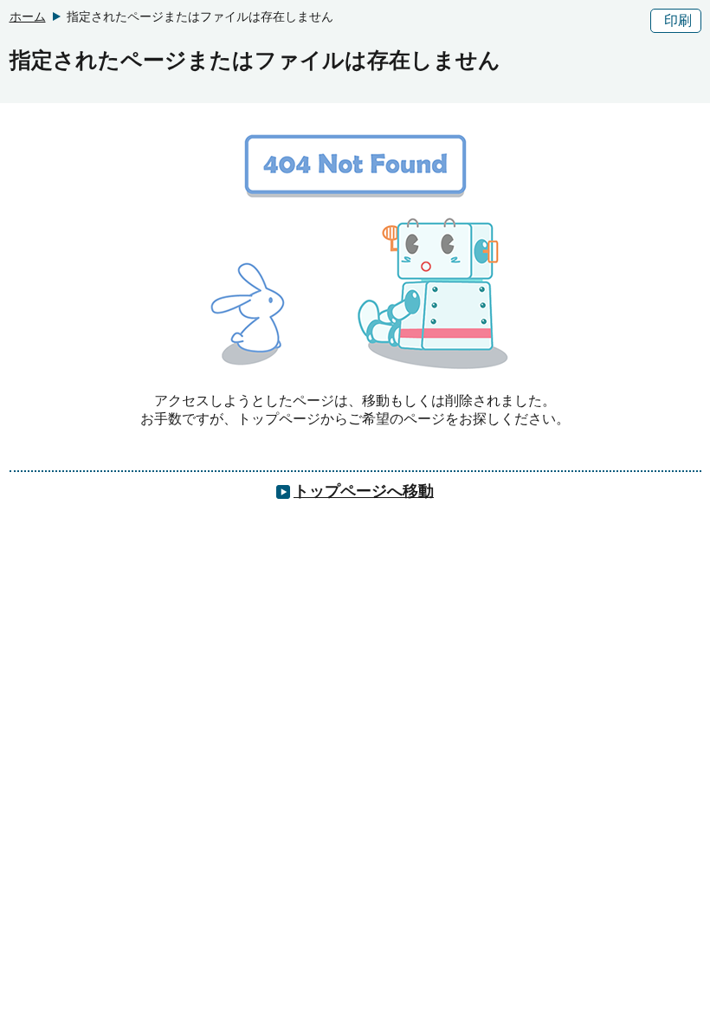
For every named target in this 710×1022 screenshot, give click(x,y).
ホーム (28, 16)
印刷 (678, 20)
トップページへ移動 (364, 491)
